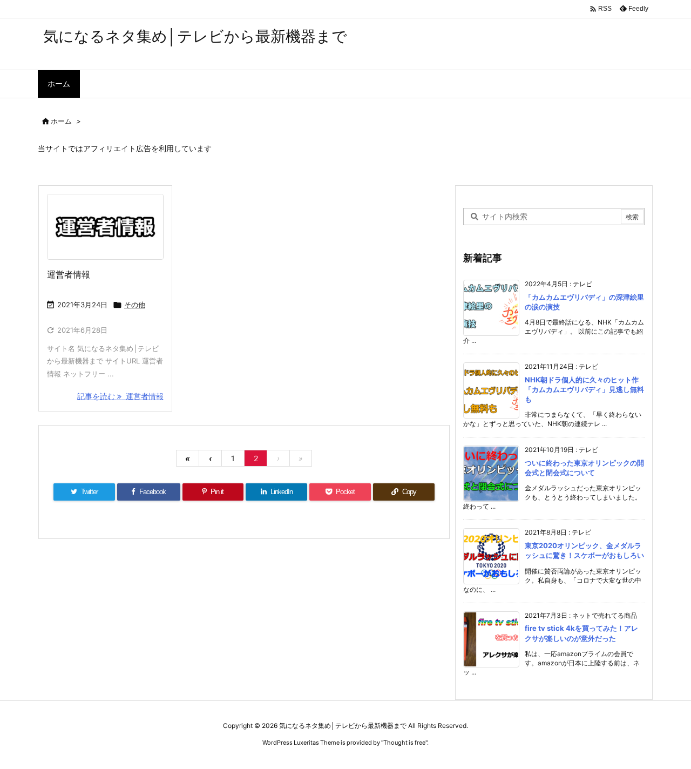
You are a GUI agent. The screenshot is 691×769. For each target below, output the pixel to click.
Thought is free (404, 742)
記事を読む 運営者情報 (120, 396)
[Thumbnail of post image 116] (105, 227)
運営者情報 (68, 274)
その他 (134, 304)
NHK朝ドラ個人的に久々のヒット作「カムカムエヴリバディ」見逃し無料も (584, 389)
